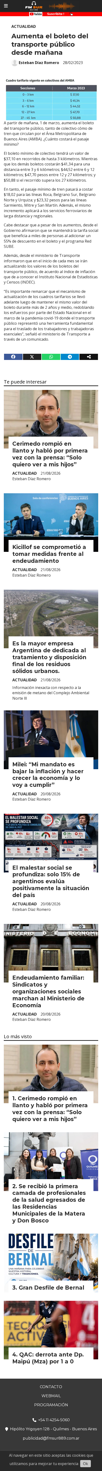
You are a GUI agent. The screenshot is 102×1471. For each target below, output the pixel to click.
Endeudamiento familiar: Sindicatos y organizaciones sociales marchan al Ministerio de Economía (48, 991)
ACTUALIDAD (23, 26)
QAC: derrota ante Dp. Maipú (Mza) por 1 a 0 (48, 1358)
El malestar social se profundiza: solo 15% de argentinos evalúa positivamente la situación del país (50, 881)
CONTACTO (51, 1387)
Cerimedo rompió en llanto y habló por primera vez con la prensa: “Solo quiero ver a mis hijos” (50, 454)
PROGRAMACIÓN (51, 1405)
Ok (85, 1463)
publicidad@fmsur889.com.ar (51, 1438)
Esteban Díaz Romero (39, 62)
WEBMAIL (51, 1396)
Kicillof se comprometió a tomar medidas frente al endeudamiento (49, 554)
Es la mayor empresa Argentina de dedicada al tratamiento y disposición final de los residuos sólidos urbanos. (49, 657)
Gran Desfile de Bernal (51, 1287)
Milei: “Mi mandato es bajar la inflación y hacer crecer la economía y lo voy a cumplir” (47, 774)
